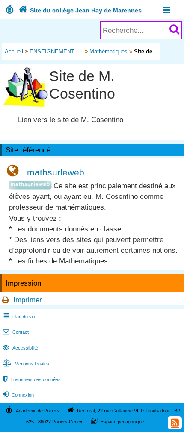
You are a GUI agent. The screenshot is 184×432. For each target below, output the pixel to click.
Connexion (18, 394)
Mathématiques (108, 51)
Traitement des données (32, 379)
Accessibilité (20, 347)
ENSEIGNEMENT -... (56, 51)
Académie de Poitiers (37, 410)
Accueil (14, 51)
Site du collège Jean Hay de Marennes (80, 10)
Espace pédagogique (122, 421)
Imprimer (27, 300)
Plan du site (19, 316)
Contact (16, 332)
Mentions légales (26, 363)
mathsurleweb (55, 172)
